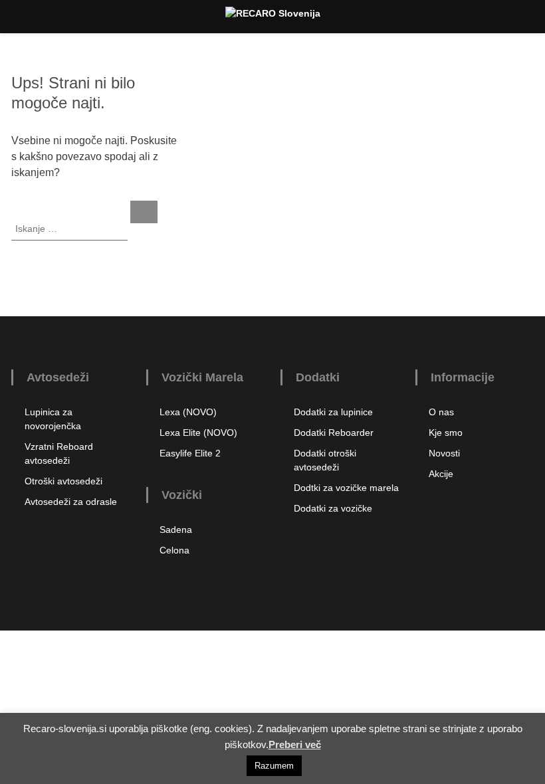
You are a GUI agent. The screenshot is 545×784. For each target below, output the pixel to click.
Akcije (441, 473)
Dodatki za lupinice (333, 412)
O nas (441, 412)
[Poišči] (144, 212)
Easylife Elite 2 (190, 453)
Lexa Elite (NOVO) (198, 432)
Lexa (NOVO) (188, 412)
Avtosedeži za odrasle (71, 501)
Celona (174, 550)
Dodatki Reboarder (334, 432)
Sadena (176, 529)
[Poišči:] (70, 228)
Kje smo (446, 432)
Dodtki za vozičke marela (346, 487)
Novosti (444, 453)
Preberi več (295, 744)
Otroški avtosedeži (63, 481)
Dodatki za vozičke (333, 508)
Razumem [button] (274, 766)
